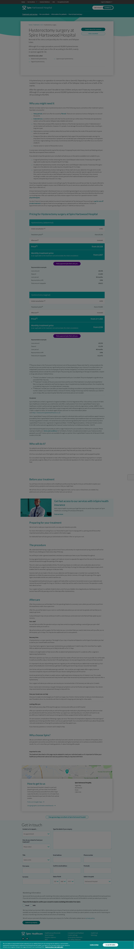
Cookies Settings (94, 945)
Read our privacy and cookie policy (54, 947)
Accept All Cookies (110, 945)
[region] (67, 945)
